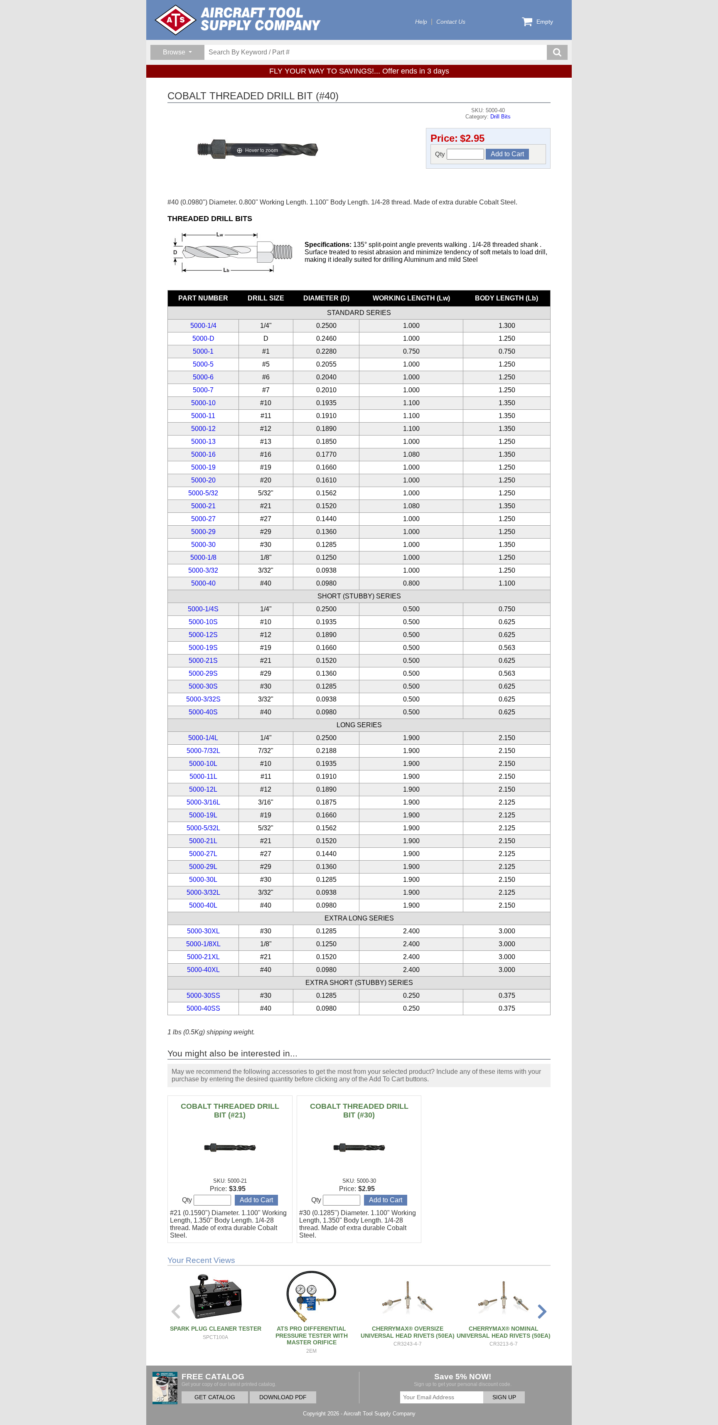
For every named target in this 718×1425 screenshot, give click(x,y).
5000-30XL (203, 931)
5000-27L (203, 853)
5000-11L (203, 776)
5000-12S (203, 634)
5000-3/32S (203, 699)
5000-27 (203, 518)
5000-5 (203, 364)
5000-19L (203, 815)
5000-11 (203, 415)
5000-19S (203, 647)
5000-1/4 (203, 325)
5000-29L (203, 866)
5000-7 (203, 390)
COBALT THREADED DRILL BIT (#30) (359, 1110)
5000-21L (203, 840)
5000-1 (203, 351)
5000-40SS (203, 1008)
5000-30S (203, 686)
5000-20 (203, 480)
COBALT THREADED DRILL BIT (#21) (230, 1110)
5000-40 (203, 583)
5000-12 (203, 428)
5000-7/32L (203, 750)
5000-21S (203, 660)
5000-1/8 (203, 557)
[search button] (557, 52)
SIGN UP (504, 1397)
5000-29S (203, 673)
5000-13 (203, 441)
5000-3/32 (203, 570)
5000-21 (203, 505)
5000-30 (203, 544)
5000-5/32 (203, 493)
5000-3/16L (203, 802)
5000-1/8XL (203, 944)
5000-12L (203, 789)
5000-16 (203, 454)
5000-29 (203, 531)
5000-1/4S (203, 609)
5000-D (203, 338)
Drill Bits (500, 116)
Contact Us (450, 22)
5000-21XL (203, 956)
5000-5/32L (203, 828)
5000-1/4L (203, 737)
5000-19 (203, 467)
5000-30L (203, 879)
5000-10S (203, 621)
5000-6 (203, 377)
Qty (441, 154)
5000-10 (203, 402)
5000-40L (203, 905)
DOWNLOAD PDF (283, 1397)
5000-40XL (203, 969)
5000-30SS (203, 995)
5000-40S (203, 712)
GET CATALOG (214, 1397)
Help (421, 22)
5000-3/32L (203, 892)
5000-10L (203, 763)
